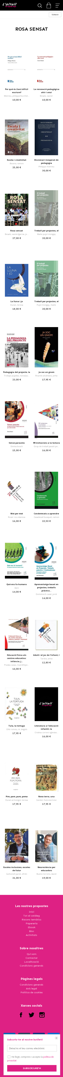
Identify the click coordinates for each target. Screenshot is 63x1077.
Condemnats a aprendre (46, 513)
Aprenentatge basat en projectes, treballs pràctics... (46, 587)
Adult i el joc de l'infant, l (46, 655)
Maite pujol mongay (46, 234)
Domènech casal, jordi (46, 594)
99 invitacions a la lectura (46, 442)
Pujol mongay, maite (46, 305)
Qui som (31, 954)
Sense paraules (17, 442)
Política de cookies (31, 992)
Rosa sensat (16, 230)
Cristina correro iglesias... (46, 732)
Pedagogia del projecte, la (16, 372)
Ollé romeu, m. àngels (16, 729)
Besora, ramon (17, 163)
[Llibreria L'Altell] (9, 5)
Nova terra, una (46, 796)
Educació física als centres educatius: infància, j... (16, 658)
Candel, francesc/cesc (46, 800)
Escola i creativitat (16, 160)
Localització (31, 961)
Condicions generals (31, 965)
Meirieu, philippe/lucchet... (16, 95)
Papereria (31, 923)
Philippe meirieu (46, 166)
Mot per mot (16, 513)
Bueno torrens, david (46, 874)
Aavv (17, 587)
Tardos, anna (46, 658)
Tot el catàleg (31, 915)
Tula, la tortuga (16, 725)
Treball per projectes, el (46, 230)
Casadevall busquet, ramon (46, 517)
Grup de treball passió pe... (46, 446)
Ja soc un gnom (46, 372)
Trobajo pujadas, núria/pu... (17, 375)
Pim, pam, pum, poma (17, 796)
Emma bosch (17, 446)
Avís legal (31, 988)
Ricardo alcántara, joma (46, 375)
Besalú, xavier (46, 95)
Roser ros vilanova (16, 517)
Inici (31, 911)
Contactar (32, 957)
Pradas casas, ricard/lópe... (16, 665)
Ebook (31, 927)
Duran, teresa (16, 305)
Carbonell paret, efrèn (16, 874)
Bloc (31, 931)
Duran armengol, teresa (16, 800)
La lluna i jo (16, 301)
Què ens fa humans (16, 584)
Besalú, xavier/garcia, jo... (17, 234)
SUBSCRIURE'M (32, 1068)
